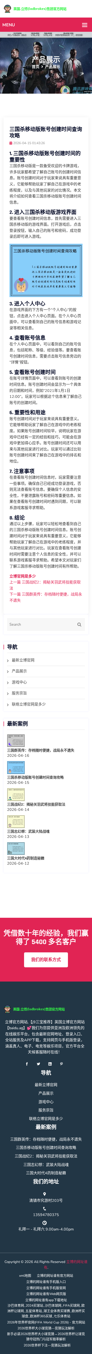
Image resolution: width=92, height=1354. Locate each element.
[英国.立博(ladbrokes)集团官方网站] (46, 8)
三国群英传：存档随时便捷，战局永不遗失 (40, 750)
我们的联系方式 (46, 960)
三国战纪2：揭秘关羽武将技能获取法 (36, 804)
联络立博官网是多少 (29, 704)
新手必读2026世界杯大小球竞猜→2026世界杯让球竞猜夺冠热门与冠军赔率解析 (46, 1336)
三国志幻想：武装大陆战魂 (28, 831)
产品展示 (19, 671)
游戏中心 (19, 682)
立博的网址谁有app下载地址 (46, 1300)
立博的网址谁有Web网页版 (46, 1294)
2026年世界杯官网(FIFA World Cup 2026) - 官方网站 (46, 1322)
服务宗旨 (19, 693)
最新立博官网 (23, 660)
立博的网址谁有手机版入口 (46, 1282)
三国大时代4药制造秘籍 (25, 858)
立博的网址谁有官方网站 (55, 1275)
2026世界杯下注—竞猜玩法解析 (47, 1345)
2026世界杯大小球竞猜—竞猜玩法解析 (46, 1328)
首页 (35, 66)
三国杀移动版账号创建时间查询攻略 (35, 777)
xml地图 (25, 1275)
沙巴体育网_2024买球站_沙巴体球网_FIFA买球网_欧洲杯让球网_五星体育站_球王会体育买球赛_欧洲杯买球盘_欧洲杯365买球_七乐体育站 (46, 1310)
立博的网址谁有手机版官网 (46, 1288)
